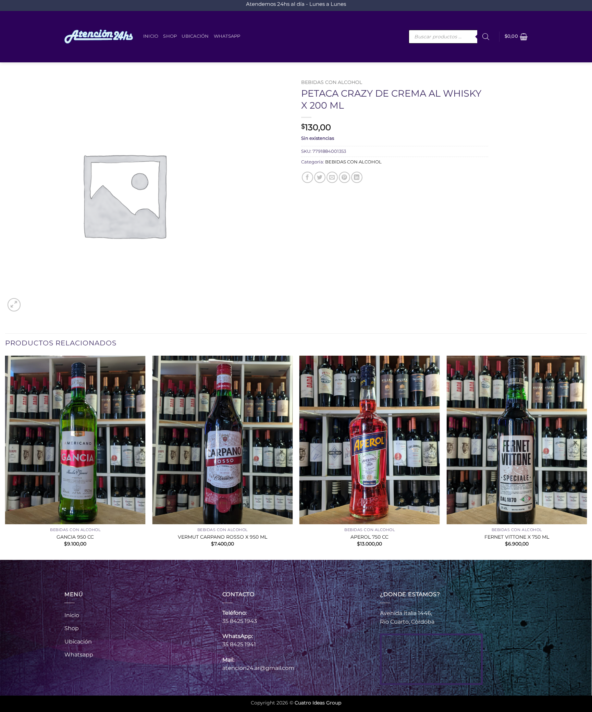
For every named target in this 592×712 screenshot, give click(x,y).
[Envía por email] (332, 177)
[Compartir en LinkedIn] (356, 177)
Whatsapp (227, 36)
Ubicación (195, 36)
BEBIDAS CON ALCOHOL (331, 82)
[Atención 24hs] (98, 36)
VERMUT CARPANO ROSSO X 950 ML (222, 537)
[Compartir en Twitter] (319, 177)
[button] (516, 36)
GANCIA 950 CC (75, 537)
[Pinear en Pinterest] (344, 177)
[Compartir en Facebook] (307, 177)
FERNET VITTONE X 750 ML (516, 537)
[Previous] (5, 457)
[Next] (586, 457)
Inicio (151, 36)
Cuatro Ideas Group (318, 703)
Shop (170, 36)
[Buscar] (485, 37)
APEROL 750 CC (369, 537)
